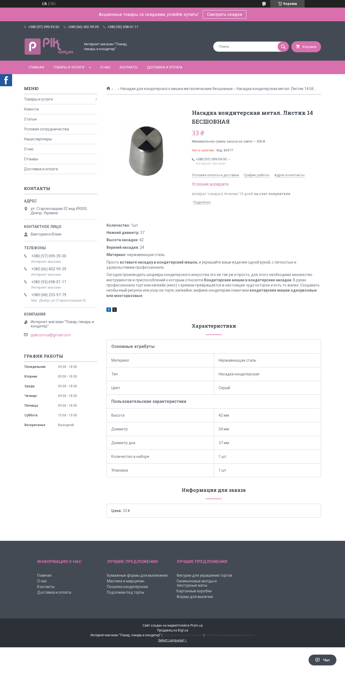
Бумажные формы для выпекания (137, 575)
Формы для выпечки (195, 596)
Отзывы (31, 159)
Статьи (30, 119)
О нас (105, 67)
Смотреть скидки (224, 14)
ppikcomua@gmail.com (51, 335)
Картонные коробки (194, 591)
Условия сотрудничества (46, 129)
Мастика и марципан (125, 581)
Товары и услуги (68, 67)
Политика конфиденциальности (229, 635)
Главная (36, 67)
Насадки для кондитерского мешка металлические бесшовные (176, 89)
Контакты (129, 67)
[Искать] (283, 47)
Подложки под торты (125, 592)
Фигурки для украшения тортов (204, 575)
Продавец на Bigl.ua (172, 630)
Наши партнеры (38, 139)
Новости (31, 109)
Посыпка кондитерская (127, 587)
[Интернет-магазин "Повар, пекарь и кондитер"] (51, 54)
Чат (326, 660)
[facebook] (108, 310)
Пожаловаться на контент (183, 635)
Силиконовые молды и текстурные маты (197, 583)
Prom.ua (196, 625)
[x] (114, 310)
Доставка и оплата (164, 67)
